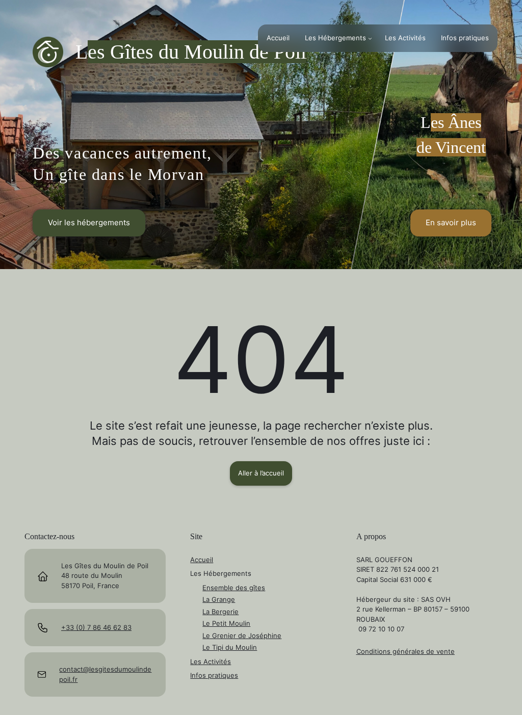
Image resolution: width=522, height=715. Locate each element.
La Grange (218, 599)
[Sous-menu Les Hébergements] (370, 38)
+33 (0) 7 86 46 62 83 (96, 627)
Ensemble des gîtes (233, 588)
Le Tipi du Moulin (229, 647)
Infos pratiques (214, 675)
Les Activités (210, 661)
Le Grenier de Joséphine (241, 635)
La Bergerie (220, 611)
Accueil (201, 559)
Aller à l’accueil (261, 473)
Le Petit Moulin (226, 623)
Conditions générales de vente (405, 651)
